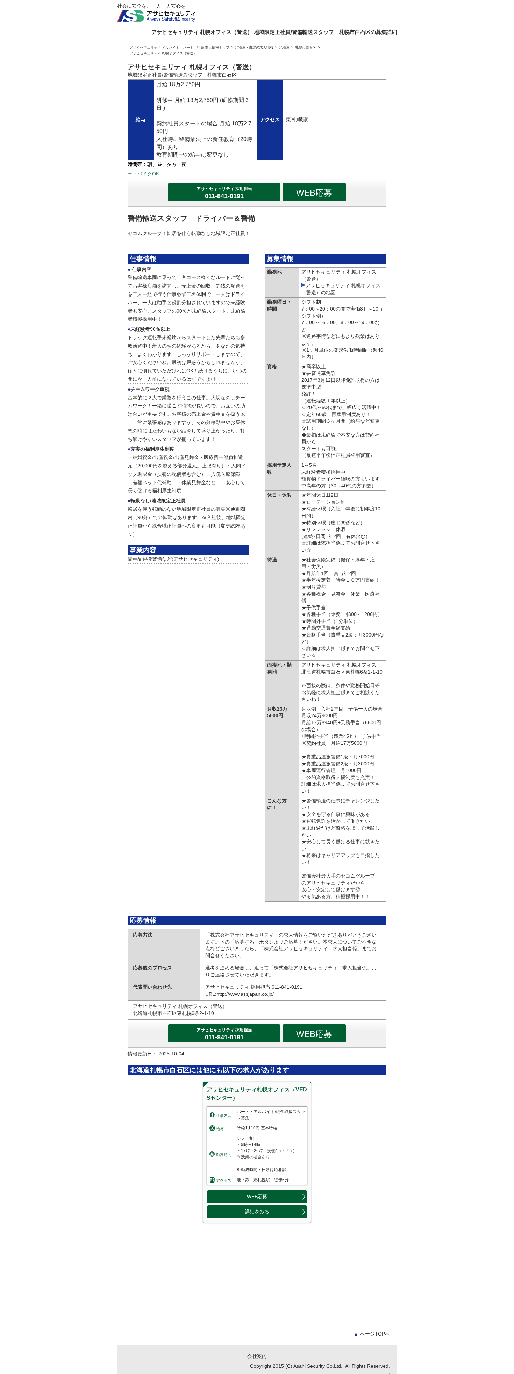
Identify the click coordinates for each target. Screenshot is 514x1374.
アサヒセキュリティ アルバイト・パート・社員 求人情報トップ (179, 47)
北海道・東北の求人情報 (254, 47)
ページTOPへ (372, 1334)
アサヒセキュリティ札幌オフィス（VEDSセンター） (257, 1093)
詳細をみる (257, 1211)
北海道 (284, 47)
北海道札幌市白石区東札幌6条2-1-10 (176, 1013)
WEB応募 (314, 192)
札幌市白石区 (305, 47)
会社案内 (257, 1356)
